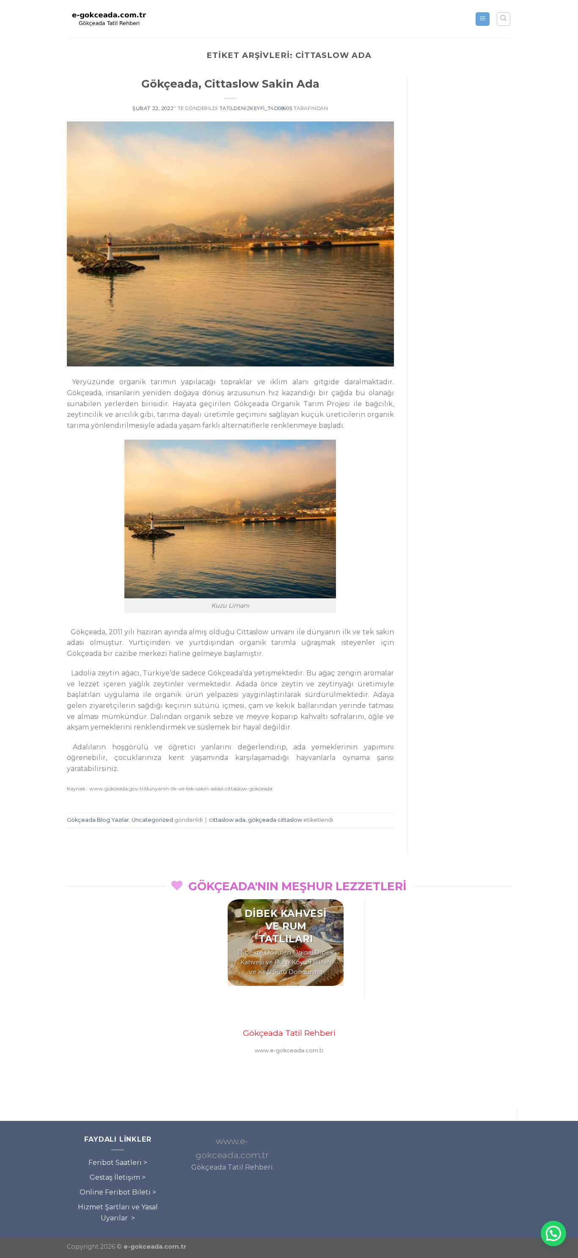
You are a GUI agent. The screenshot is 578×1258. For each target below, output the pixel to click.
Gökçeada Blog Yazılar (98, 820)
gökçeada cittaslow (275, 820)
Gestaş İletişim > (118, 1177)
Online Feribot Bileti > (118, 1192)
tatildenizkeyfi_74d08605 (256, 108)
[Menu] (483, 19)
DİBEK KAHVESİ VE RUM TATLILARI (286, 926)
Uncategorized (152, 820)
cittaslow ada (227, 820)
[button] (553, 1233)
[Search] (504, 19)
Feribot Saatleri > (117, 1163)
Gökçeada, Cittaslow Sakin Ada (230, 83)
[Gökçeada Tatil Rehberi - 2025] (109, 19)
